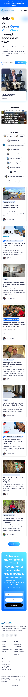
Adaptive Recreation (9, 202)
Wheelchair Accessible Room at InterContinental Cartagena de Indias (14, 284)
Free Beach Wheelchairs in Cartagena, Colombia (12, 206)
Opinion (15, 172)
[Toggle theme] (21, 10)
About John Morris (6, 662)
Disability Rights (15, 163)
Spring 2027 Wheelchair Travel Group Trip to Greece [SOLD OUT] (14, 245)
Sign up (3, 646)
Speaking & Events (6, 667)
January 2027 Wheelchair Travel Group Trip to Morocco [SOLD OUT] (13, 441)
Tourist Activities (15, 154)
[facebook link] (7, 635)
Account (3, 651)
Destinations (17, 644)
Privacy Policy (4, 680)
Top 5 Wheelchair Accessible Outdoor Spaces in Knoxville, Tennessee (13, 520)
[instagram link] (15, 635)
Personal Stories (10, 114)
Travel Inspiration (15, 158)
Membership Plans (6, 649)
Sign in (3, 644)
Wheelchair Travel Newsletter (15, 145)
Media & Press (5, 664)
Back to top (15, 685)
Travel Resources (19, 651)
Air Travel (10, 136)
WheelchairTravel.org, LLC (17, 676)
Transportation (14, 149)
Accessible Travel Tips (15, 176)
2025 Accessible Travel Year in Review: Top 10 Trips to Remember (13, 120)
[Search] (18, 10)
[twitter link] (2, 635)
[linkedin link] (11, 635)
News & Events (14, 140)
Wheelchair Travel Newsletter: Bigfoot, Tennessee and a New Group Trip (14, 480)
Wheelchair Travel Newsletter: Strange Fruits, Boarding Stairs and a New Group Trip (14, 324)
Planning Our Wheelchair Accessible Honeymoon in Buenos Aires (12, 365)
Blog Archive (17, 654)
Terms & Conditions (14, 680)
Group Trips (17, 646)
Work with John (6, 669)
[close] (26, 3)
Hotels (21, 136)
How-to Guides (18, 649)
